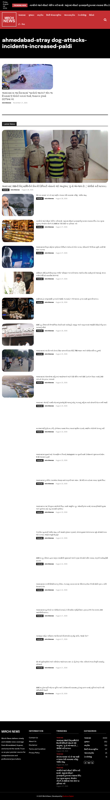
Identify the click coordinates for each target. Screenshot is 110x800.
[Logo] (9, 20)
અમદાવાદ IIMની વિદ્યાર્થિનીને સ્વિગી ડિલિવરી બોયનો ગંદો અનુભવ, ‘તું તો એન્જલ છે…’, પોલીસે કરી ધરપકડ (54, 186)
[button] (105, 19)
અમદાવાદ (6, 88)
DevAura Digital (68, 796)
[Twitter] (92, 762)
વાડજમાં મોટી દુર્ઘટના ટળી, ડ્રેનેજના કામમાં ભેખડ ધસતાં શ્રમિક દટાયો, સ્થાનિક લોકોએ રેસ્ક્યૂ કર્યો (70, 428)
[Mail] (89, 762)
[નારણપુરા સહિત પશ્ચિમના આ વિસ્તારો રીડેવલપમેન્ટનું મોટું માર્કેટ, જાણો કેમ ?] (18, 646)
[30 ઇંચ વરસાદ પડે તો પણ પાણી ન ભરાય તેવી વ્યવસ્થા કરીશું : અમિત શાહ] (18, 205)
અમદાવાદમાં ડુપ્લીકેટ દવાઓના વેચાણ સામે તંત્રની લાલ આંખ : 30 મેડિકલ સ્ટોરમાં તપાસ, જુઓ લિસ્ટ (70, 480)
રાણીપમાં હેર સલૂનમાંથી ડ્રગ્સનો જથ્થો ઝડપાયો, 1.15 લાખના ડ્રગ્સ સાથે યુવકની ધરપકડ (67, 299)
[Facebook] (85, 762)
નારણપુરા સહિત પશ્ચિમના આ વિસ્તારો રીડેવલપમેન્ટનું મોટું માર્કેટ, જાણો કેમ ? (62, 636)
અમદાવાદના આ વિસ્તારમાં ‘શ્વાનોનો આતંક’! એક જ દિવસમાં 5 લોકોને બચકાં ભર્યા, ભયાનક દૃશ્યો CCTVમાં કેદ (27, 96)
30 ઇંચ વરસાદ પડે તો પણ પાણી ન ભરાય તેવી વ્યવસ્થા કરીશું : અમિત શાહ (61, 195)
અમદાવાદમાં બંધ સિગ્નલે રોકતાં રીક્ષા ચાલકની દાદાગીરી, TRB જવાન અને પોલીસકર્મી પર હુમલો (68, 351)
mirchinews (6, 103)
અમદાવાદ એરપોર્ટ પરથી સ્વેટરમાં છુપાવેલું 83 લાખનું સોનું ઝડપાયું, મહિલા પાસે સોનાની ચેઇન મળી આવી (71, 403)
